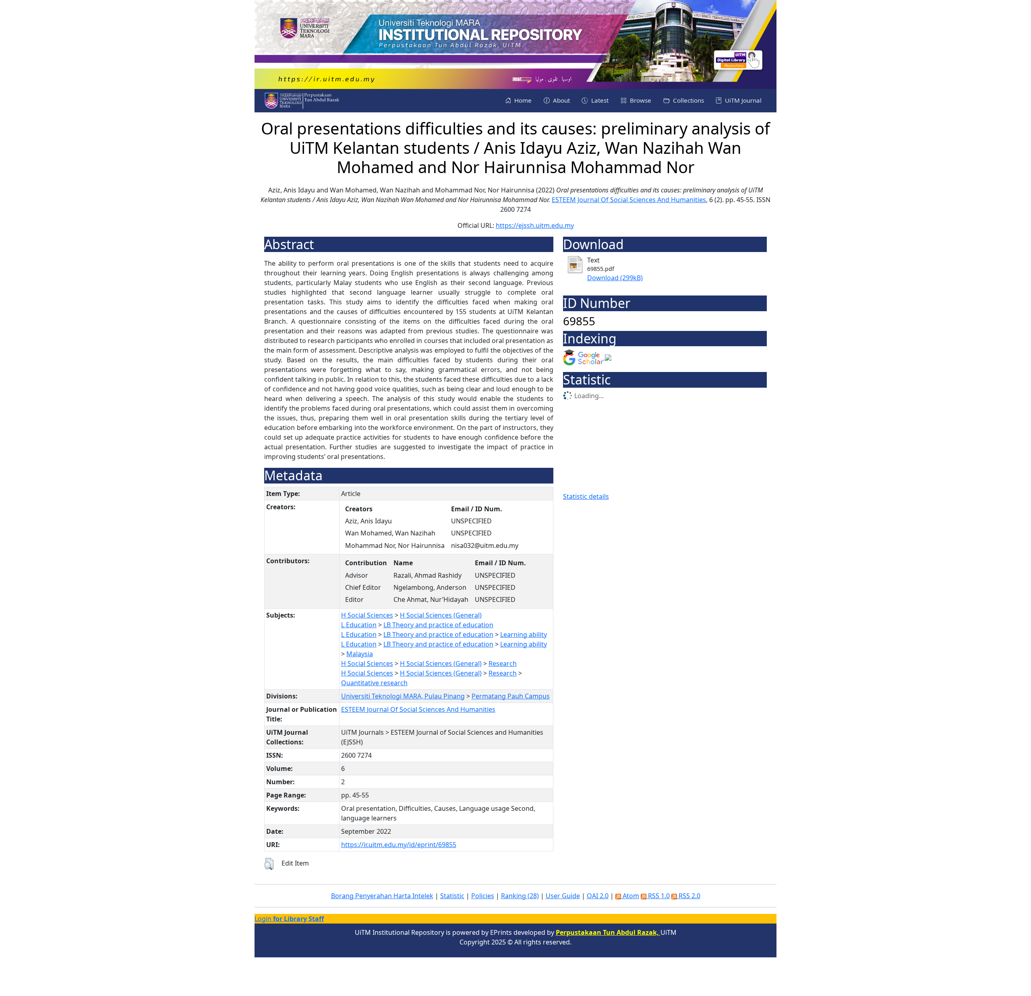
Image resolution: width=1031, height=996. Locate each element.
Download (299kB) (615, 277)
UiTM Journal (742, 100)
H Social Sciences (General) (441, 615)
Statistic (452, 895)
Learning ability (523, 634)
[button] (268, 864)
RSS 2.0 (688, 895)
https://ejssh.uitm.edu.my (535, 225)
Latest (599, 100)
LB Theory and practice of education (438, 624)
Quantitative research (374, 682)
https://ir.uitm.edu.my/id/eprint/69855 (398, 844)
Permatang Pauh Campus (511, 696)
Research (503, 663)
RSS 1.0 (658, 895)
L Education (359, 624)
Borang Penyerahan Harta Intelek (382, 895)
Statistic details (586, 496)
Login (289, 918)
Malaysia (359, 653)
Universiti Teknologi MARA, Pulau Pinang (403, 696)
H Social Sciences (367, 615)
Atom (630, 895)
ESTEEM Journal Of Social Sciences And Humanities (629, 199)
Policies (482, 895)
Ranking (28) (520, 895)
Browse (639, 100)
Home (522, 100)
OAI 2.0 (598, 895)
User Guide (563, 895)
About (560, 100)
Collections (687, 100)
